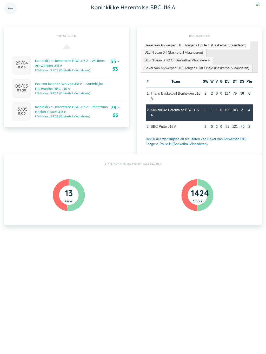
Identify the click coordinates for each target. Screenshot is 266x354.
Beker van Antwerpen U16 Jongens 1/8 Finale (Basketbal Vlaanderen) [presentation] (196, 68)
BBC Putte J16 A (163, 127)
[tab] (195, 45)
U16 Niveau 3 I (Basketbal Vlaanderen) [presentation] (173, 52)
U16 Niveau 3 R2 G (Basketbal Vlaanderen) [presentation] (177, 60)
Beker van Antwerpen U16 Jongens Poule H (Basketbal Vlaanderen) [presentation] (195, 45)
